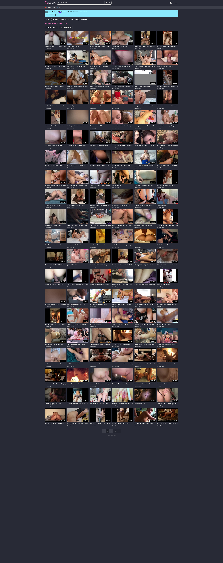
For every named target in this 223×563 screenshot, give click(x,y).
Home (47, 19)
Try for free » (50, 15)
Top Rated (55, 19)
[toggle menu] (166, 3)
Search (108, 3)
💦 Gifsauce (59, 7)
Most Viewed (74, 19)
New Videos (64, 19)
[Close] (176, 11)
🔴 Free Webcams (50, 7)
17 (115, 431)
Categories (84, 19)
